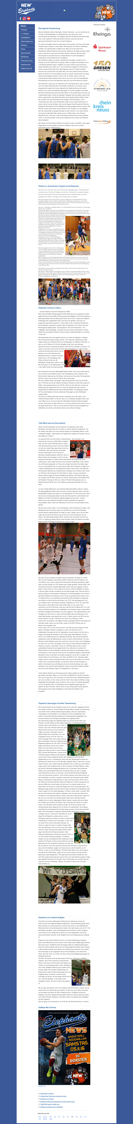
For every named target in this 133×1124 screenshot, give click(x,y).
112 (63, 1116)
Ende (50, 1119)
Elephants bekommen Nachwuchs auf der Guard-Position (57, 1101)
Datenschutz (26, 68)
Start (39, 1116)
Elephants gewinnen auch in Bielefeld (51, 1107)
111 (59, 1116)
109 (50, 1116)
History (24, 45)
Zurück (45, 1116)
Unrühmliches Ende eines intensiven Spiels (53, 1096)
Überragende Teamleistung (49, 28)
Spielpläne (25, 37)
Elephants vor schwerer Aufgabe (51, 917)
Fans (23, 49)
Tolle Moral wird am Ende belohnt (52, 423)
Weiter (45, 1119)
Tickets (24, 30)
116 (81, 1116)
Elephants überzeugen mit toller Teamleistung (57, 703)
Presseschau (27, 61)
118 (40, 1119)
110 (55, 1116)
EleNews (25, 57)
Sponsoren (26, 53)
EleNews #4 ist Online (47, 1099)
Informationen (27, 41)
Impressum (26, 64)
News (23, 26)
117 (85, 1116)
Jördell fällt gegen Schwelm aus (49, 1104)
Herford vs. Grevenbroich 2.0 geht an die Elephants (59, 186)
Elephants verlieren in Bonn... (50, 308)
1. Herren (25, 34)
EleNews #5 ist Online (47, 1007)
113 (68, 1116)
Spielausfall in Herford (47, 1093)
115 (77, 1116)
